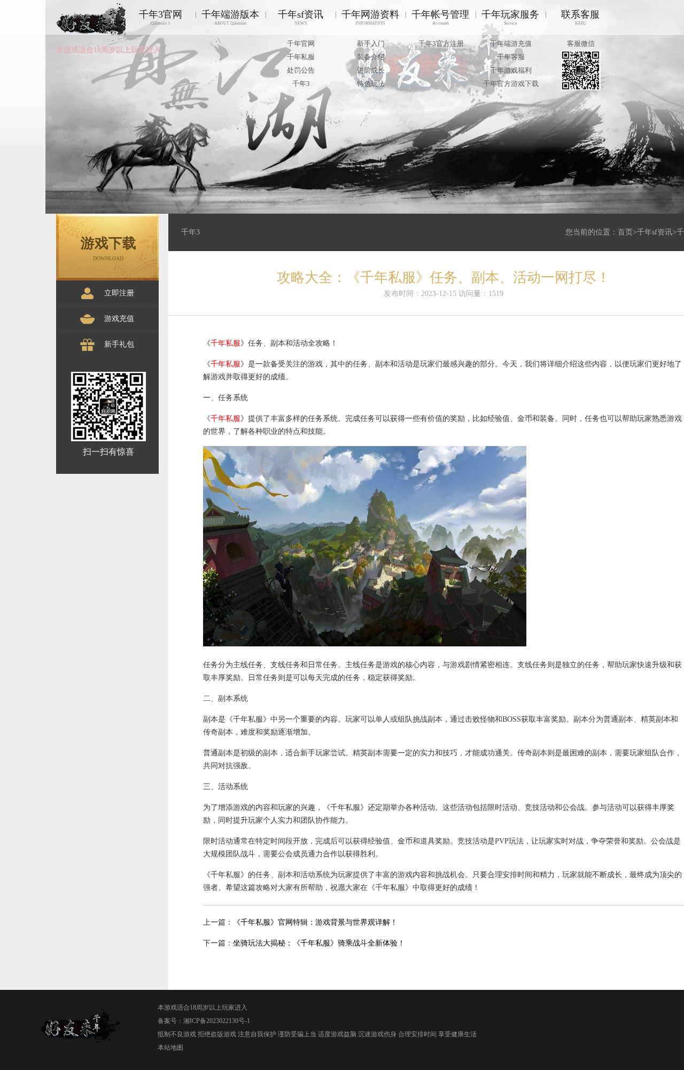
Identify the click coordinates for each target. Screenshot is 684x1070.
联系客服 (580, 17)
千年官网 (301, 44)
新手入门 (371, 44)
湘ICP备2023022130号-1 (216, 1021)
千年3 (301, 84)
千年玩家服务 (510, 17)
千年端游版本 (230, 17)
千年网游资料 (370, 17)
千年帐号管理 (440, 17)
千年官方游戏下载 (511, 84)
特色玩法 (371, 84)
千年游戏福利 (511, 70)
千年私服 (301, 57)
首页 (625, 232)
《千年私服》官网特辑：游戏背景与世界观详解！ (315, 922)
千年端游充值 (511, 44)
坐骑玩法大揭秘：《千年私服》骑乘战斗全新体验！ (319, 943)
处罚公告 (301, 70)
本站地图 (170, 1047)
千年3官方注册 (441, 44)
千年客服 (511, 57)
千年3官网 (160, 17)
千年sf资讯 (300, 17)
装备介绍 (371, 57)
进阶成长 (371, 70)
